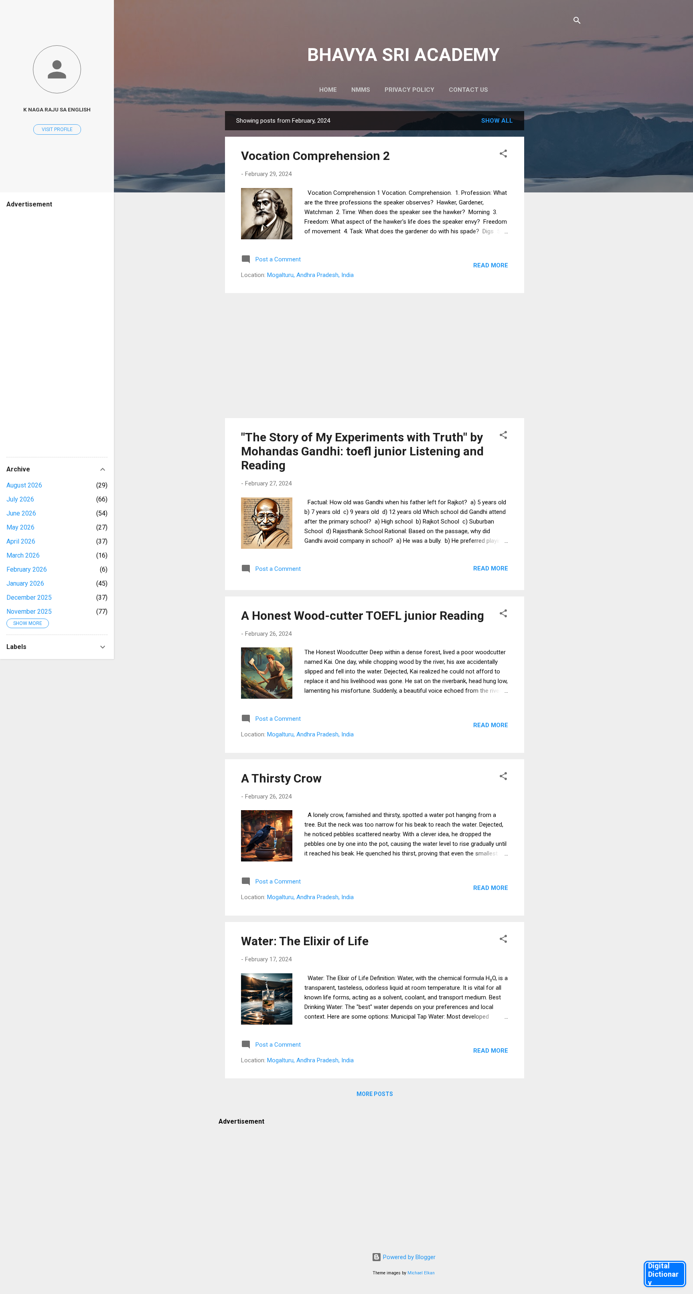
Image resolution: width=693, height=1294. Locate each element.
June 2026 (21, 513)
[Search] (577, 22)
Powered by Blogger (408, 1257)
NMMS (360, 89)
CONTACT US (468, 89)
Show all (497, 120)
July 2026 (20, 499)
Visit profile (57, 129)
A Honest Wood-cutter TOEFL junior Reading (362, 616)
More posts (375, 1094)
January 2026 (25, 583)
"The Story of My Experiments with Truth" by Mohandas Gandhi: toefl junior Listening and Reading (362, 451)
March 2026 (23, 555)
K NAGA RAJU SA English (57, 109)
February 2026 (26, 569)
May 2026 (20, 527)
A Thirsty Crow (281, 778)
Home (328, 89)
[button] (503, 155)
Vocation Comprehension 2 (315, 156)
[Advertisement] (556, 231)
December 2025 (29, 597)
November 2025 (29, 611)
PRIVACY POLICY (409, 89)
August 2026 (24, 485)
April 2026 (20, 541)
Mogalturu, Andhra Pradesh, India (310, 275)
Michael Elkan (421, 1273)
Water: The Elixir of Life (305, 941)
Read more (490, 265)
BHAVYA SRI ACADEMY (403, 54)
